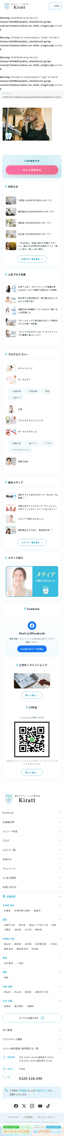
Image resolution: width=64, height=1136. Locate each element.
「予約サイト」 (41, 1090)
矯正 (47, 391)
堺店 (6, 977)
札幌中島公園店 (22, 910)
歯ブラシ (33, 443)
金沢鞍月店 (41, 943)
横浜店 (38, 929)
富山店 (7, 943)
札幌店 (7, 910)
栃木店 (22, 924)
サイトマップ (13, 1117)
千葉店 (7, 929)
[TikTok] (48, 1106)
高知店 (28, 991)
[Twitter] (24, 1106)
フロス (48, 443)
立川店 (28, 929)
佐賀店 (7, 1006)
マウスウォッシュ (21, 449)
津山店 (7, 991)
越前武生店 (22, 948)
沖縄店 (30, 1006)
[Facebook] (16, 1106)
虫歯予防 (17, 391)
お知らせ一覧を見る (30, 258)
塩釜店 (37, 910)
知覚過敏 (33, 391)
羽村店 (17, 929)
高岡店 (17, 943)
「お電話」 (22, 1090)
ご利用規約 (28, 1117)
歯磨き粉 (17, 443)
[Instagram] (32, 1106)
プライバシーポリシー (46, 1117)
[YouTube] (40, 1106)
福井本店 (8, 948)
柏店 (54, 924)
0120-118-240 (30, 1078)
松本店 (35, 948)
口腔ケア (17, 397)
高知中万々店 (42, 991)
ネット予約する (32, 170)
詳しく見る (30, 695)
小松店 (53, 943)
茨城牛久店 (9, 924)
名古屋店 (8, 963)
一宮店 (20, 963)
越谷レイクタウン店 (38, 924)
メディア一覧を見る (30, 542)
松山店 (17, 991)
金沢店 (28, 943)
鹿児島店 (18, 1006)
